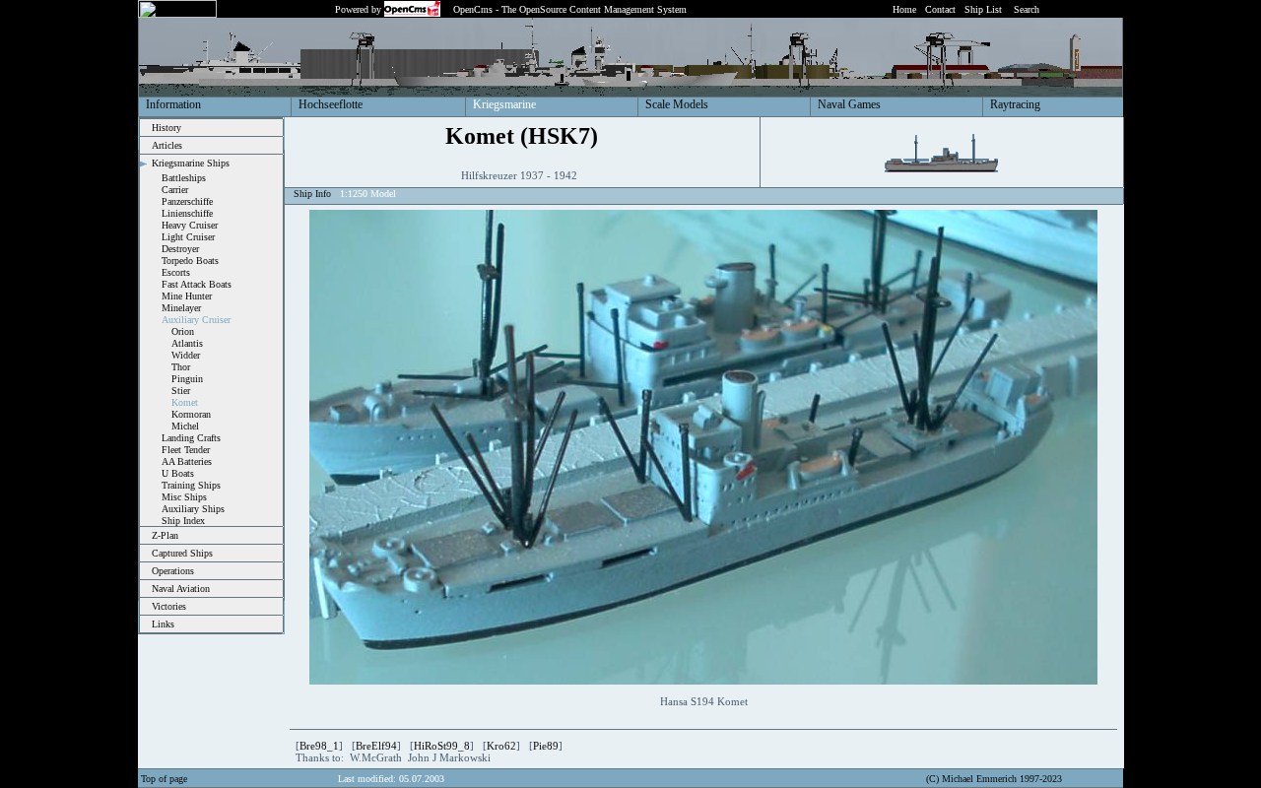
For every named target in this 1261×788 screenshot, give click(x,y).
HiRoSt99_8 (442, 746)
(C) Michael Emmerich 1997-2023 (994, 778)
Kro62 (501, 746)
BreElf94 (376, 746)
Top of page (164, 778)
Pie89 (546, 746)
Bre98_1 (319, 746)
